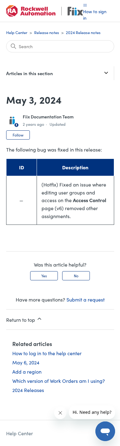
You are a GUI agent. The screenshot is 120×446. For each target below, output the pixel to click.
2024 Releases (28, 389)
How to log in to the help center (47, 353)
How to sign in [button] (94, 14)
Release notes (46, 32)
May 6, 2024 (25, 362)
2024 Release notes (83, 32)
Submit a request (85, 299)
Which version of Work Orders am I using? (58, 380)
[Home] (44, 11)
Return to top (21, 319)
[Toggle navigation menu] (85, 5)
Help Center (16, 32)
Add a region (27, 371)
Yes (44, 275)
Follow (18, 134)
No (76, 275)
